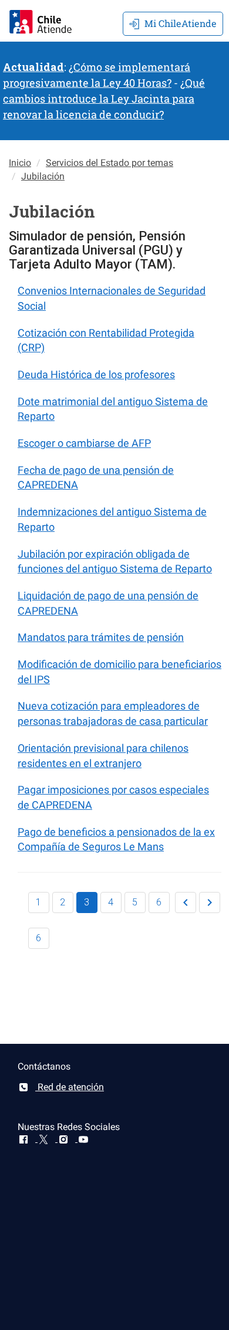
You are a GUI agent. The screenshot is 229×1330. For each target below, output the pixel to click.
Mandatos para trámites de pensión (101, 637)
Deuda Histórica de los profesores (96, 374)
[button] (185, 902)
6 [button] (158, 902)
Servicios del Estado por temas (109, 162)
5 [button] (134, 902)
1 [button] (38, 902)
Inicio (20, 162)
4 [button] (110, 902)
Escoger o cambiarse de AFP (84, 443)
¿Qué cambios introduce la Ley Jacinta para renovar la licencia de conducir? (104, 98)
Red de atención (69, 1086)
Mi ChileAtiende (180, 23)
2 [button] (62, 902)
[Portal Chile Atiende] (40, 20)
